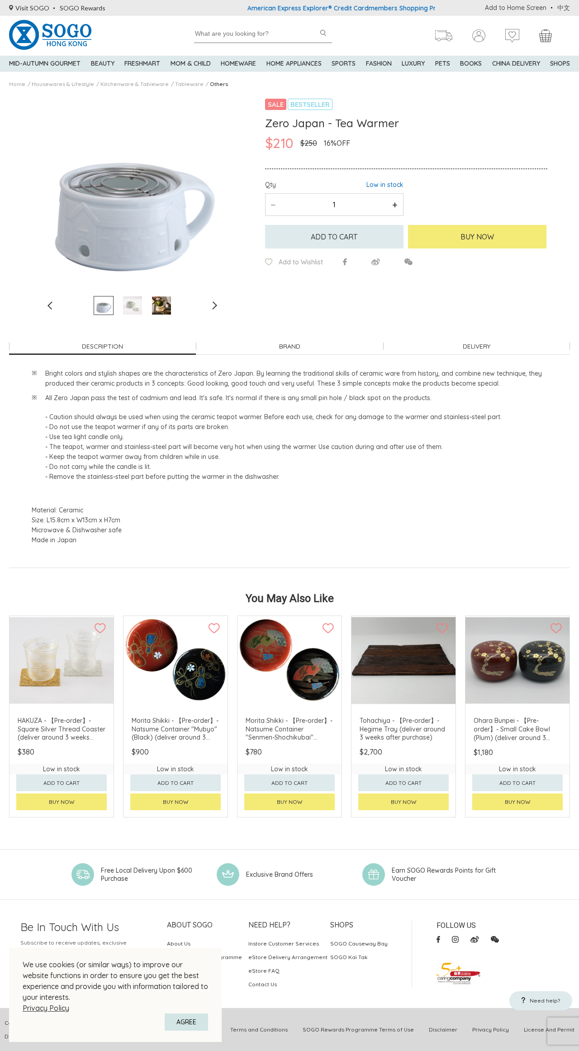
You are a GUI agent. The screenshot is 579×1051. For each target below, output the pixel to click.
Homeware (238, 63)
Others (219, 84)
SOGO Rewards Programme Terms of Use (358, 1029)
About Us (178, 943)
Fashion (379, 63)
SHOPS (560, 63)
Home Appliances (294, 63)
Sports (344, 63)
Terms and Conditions (259, 1029)
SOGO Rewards (82, 8)
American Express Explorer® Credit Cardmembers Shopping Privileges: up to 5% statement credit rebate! (383, 8)
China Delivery (516, 63)
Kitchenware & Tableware (134, 84)
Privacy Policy (46, 1008)
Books (471, 63)
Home (17, 84)
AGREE (186, 1022)
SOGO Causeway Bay (359, 943)
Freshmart (142, 63)
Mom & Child (191, 63)
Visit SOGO (32, 8)
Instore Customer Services (283, 943)
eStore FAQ (264, 970)
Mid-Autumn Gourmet (45, 63)
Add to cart (334, 236)
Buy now (62, 801)
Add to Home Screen (515, 8)
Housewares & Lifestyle (63, 84)
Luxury (413, 63)
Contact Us (262, 984)
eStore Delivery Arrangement (287, 957)
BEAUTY (102, 63)
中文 (563, 8)
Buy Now (477, 236)
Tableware (189, 84)
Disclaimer (443, 1029)
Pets (442, 63)
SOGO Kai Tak (349, 957)
